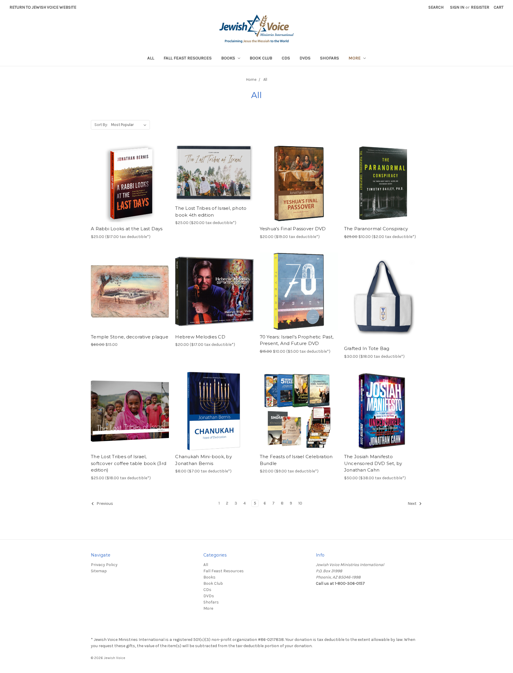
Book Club (261, 58)
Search (436, 7)
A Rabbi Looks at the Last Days (127, 228)
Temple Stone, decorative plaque (129, 337)
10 (300, 503)
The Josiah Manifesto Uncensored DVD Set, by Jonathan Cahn (373, 463)
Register (480, 7)
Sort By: (101, 124)
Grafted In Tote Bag (367, 348)
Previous (104, 503)
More (355, 58)
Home (251, 79)
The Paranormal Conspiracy (376, 228)
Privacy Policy (104, 564)
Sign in (457, 7)
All (150, 58)
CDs (286, 58)
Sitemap (99, 570)
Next (412, 503)
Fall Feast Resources (188, 58)
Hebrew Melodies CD (200, 337)
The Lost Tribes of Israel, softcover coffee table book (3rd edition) (128, 463)
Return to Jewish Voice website (43, 7)
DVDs (305, 58)
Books (228, 58)
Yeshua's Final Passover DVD (293, 228)
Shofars (329, 58)
